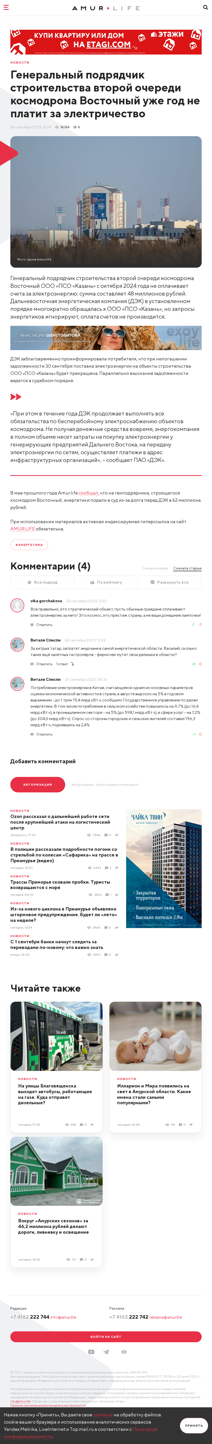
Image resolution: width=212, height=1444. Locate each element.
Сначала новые (155, 568)
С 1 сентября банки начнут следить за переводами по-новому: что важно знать (56, 944)
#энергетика (29, 545)
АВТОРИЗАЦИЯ (37, 784)
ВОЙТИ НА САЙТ (105, 1337)
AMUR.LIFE (22, 528)
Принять (194, 1425)
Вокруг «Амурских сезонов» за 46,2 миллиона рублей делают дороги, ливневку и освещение (53, 1226)
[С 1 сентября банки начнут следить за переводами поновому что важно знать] (117, 954)
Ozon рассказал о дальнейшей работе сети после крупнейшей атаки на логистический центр (60, 822)
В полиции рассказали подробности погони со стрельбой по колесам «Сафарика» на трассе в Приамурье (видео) (64, 854)
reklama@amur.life (165, 1317)
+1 (194, 734)
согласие (103, 1414)
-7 (200, 625)
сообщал (88, 493)
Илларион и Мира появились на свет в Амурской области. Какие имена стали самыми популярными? (154, 1094)
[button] (124, 1352)
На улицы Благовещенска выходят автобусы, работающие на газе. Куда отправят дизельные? (55, 1094)
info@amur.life (63, 1317)
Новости (19, 62)
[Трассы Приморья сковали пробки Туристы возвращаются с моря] (117, 894)
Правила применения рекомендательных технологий (48, 1405)
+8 (194, 664)
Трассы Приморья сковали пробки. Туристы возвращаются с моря (60, 884)
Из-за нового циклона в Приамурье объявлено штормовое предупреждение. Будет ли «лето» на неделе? (63, 914)
